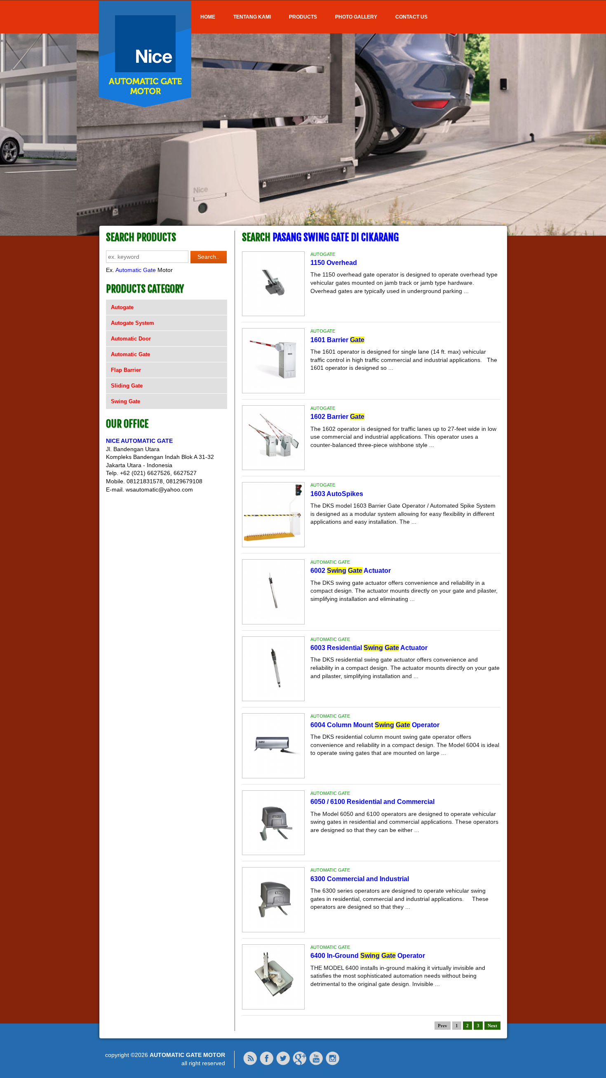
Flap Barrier (126, 370)
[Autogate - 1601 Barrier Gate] (273, 386)
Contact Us (411, 17)
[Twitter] (283, 1063)
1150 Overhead (333, 262)
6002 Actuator (350, 570)
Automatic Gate (135, 270)
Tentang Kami (252, 17)
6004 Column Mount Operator (374, 724)
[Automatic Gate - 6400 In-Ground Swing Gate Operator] (273, 1003)
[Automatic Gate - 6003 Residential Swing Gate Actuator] (273, 695)
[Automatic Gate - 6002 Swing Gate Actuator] (273, 618)
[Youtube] (316, 1063)
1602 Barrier (337, 416)
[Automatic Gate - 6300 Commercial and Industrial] (273, 925)
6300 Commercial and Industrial (359, 878)
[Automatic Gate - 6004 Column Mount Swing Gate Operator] (273, 771)
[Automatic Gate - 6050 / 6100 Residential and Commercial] (273, 849)
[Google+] (299, 1063)
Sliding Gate (127, 386)
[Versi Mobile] (250, 1063)
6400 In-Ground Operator (367, 955)
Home (207, 17)
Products (303, 17)
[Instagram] (332, 1063)
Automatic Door (131, 339)
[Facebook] (266, 1063)
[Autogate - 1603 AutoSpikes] (273, 540)
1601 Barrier (337, 339)
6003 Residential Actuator (368, 647)
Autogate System (132, 323)
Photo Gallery (356, 17)
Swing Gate (125, 401)
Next (492, 1025)
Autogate (122, 307)
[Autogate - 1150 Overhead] (273, 310)
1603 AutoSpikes (336, 493)
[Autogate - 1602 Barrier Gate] (273, 464)
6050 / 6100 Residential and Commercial (372, 801)
